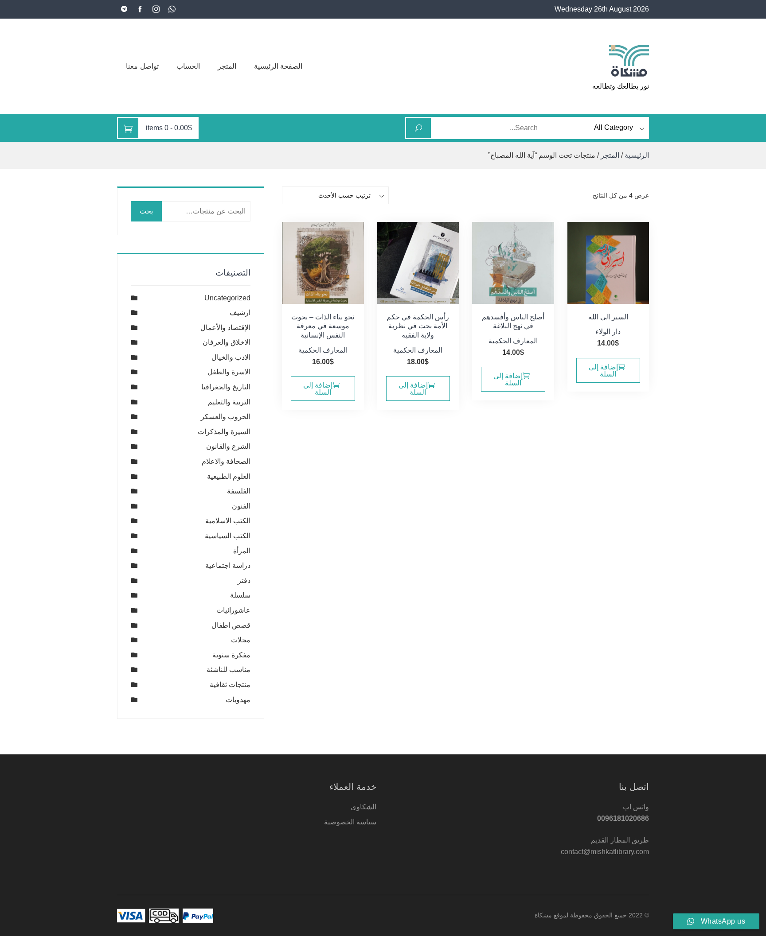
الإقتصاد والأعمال (225, 327)
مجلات (240, 640)
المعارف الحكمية (513, 341)
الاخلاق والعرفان (226, 342)
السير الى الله (608, 317)
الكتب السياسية (227, 536)
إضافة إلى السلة (603, 370)
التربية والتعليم (229, 402)
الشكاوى (363, 807)
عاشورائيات (233, 610)
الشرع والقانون (228, 446)
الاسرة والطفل (228, 372)
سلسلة (240, 595)
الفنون (241, 506)
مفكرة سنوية (231, 655)
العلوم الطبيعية (228, 476)
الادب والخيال (230, 357)
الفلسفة (238, 491)
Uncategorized (227, 298)
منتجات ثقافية (230, 684)
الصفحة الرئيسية (278, 66)
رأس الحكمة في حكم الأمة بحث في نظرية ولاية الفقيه (418, 326)
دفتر (244, 580)
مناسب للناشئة (228, 669)
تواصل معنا (142, 66)
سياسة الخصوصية (350, 822)
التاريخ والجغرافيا (225, 387)
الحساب (188, 66)
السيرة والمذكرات (224, 431)
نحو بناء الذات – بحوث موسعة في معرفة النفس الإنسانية (322, 326)
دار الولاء (608, 331)
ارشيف (240, 312)
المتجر (227, 66)
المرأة (241, 551)
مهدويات (238, 699)
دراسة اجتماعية (227, 565)
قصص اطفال (230, 625)
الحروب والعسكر (225, 416)
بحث (146, 211)
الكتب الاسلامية (227, 520)
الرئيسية (637, 155)
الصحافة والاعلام (226, 461)
